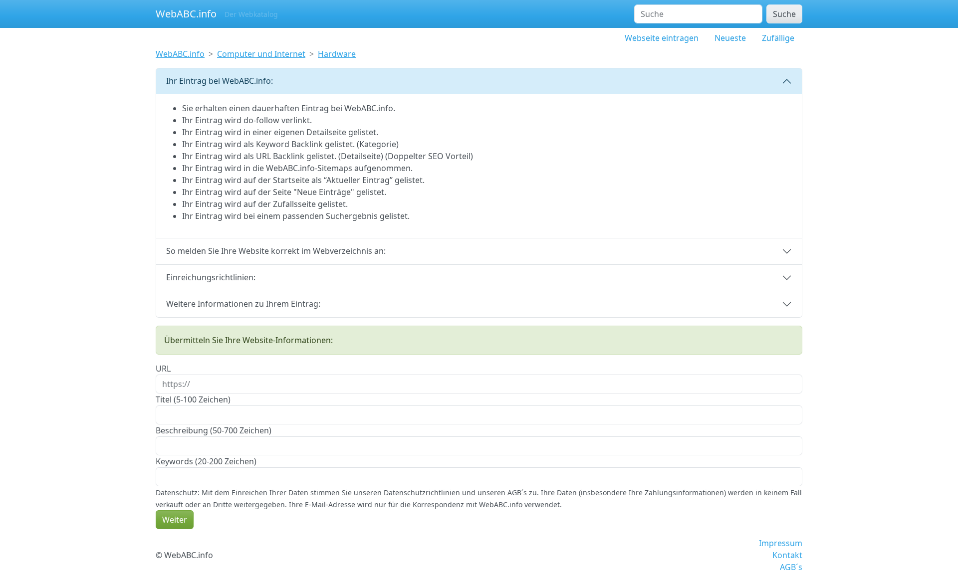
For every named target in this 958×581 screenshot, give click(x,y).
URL (163, 368)
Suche (784, 13)
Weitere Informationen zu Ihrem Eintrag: (243, 303)
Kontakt (787, 555)
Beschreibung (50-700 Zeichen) (213, 430)
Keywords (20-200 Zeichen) (206, 461)
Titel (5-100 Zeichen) (193, 399)
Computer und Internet (261, 53)
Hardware (337, 53)
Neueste (730, 37)
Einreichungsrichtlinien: (210, 277)
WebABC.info (186, 13)
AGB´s (791, 567)
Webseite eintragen (662, 37)
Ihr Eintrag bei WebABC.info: (219, 80)
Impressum (780, 543)
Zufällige (778, 37)
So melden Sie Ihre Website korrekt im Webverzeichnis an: (276, 250)
